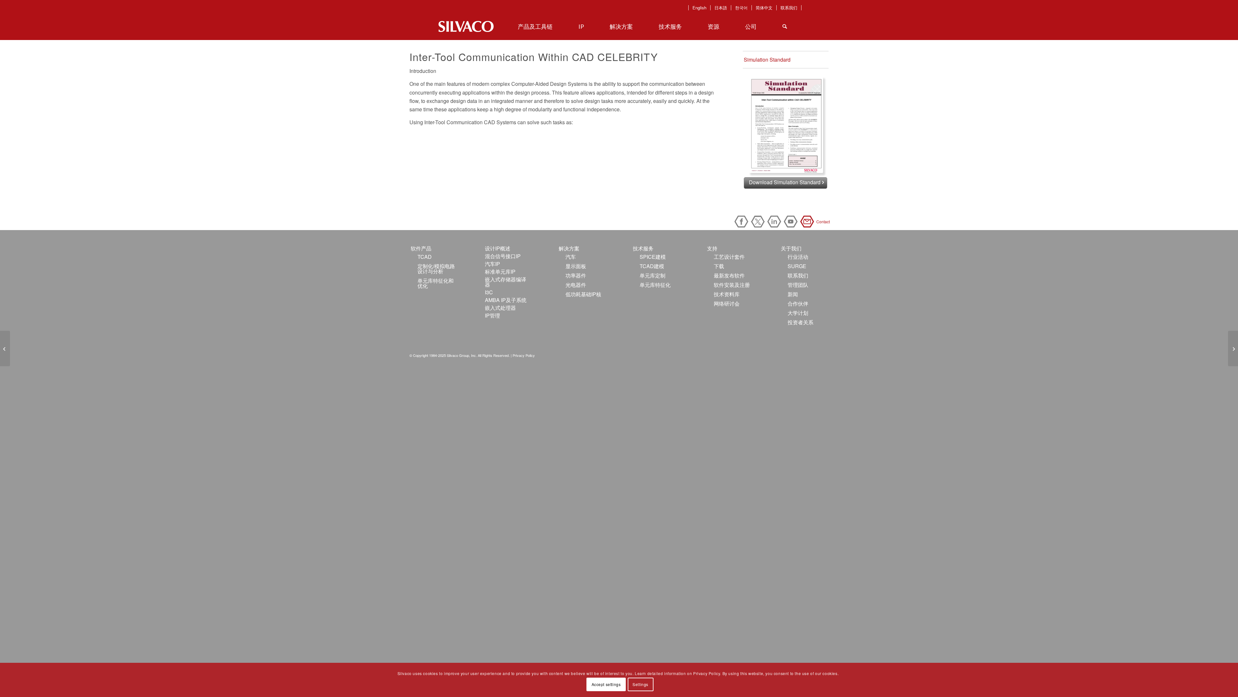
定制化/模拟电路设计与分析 (436, 268)
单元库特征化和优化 (436, 283)
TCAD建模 (652, 266)
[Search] (785, 26)
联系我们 (789, 7)
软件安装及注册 (732, 284)
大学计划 (798, 313)
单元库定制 (652, 275)
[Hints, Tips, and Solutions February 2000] (5, 348)
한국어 (741, 7)
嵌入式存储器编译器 (505, 282)
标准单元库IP (500, 271)
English (699, 7)
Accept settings (606, 684)
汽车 (570, 256)
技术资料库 (727, 294)
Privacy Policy (524, 355)
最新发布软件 (729, 275)
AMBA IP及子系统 (505, 300)
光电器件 (575, 284)
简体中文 (764, 7)
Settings (640, 684)
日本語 (720, 7)
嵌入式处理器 (500, 307)
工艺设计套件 (729, 256)
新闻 (793, 294)
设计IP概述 (497, 248)
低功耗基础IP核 (583, 294)
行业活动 (798, 256)
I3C (489, 292)
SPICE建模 (653, 256)
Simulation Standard (767, 59)
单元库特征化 (655, 284)
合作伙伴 (798, 303)
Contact (808, 221)
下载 (719, 266)
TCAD (425, 256)
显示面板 (575, 266)
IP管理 (492, 315)
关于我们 (791, 248)
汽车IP (492, 264)
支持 (712, 248)
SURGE (797, 266)
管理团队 (798, 284)
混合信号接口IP (503, 256)
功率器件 (575, 275)
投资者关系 (800, 322)
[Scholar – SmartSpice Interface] (1233, 348)
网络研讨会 (727, 303)
